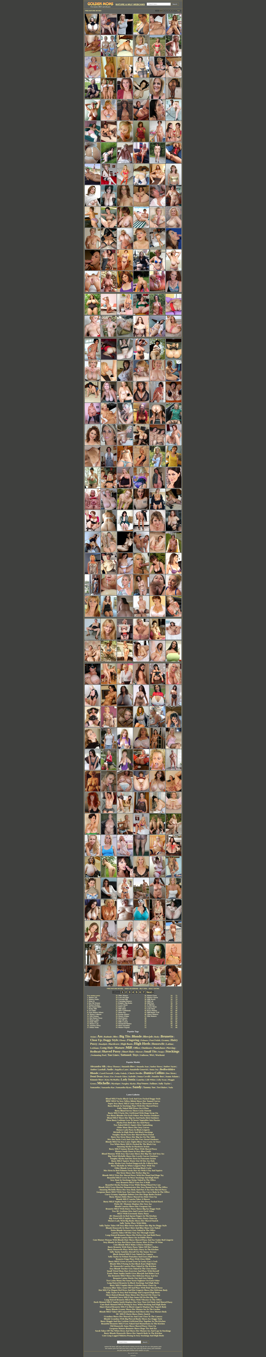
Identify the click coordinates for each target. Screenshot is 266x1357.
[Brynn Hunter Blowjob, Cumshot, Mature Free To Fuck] (125, 845)
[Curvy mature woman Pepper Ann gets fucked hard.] (109, 260)
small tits (150, 1051)
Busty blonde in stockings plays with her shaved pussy (133, 1106)
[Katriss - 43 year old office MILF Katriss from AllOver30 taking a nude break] (125, 67)
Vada (170, 1087)
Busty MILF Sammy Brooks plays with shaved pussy (133, 1149)
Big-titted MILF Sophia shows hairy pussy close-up (133, 1218)
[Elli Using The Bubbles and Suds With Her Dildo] (174, 456)
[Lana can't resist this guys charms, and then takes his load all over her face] (141, 563)
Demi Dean (96, 1076)
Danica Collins (154, 1073)
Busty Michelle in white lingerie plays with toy (133, 1166)
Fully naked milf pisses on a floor (133, 1108)
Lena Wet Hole (92, 651)
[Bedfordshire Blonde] (174, 109)
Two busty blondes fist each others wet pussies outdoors (133, 1115)
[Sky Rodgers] (125, 88)
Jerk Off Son (92, 975)
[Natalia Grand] (92, 738)
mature (119, 1047)
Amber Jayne (169, 1066)
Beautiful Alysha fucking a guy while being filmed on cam (133, 1185)
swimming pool (98, 1055)
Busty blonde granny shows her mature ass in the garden (133, 1309)
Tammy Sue (149, 1087)
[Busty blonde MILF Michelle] (157, 370)
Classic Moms (152, 1007)
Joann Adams (172, 1076)
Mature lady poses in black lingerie (133, 1130)
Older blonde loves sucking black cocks (133, 1168)
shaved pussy (111, 1051)
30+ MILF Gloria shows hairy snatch (133, 1314)
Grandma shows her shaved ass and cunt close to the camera (133, 1316)
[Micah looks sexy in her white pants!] (125, 584)
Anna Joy (153, 1069)
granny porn (157, 1346)
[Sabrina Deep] (92, 888)
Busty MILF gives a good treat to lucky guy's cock (133, 1261)
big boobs (143, 1348)
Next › (179, 10)
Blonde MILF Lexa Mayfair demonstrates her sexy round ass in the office (133, 1187)
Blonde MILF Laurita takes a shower (133, 1199)
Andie (110, 1069)
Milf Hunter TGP (153, 1012)
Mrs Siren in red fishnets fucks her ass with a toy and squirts (133, 1170)
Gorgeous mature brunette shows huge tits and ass (133, 1328)
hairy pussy (129, 1348)
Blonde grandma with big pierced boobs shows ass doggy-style (133, 1319)
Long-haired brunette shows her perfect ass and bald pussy (133, 1235)
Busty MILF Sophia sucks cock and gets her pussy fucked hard (133, 1201)
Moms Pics (125, 954)
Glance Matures (152, 1014)
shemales (158, 1348)
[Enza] (109, 695)
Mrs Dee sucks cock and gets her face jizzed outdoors (133, 1139)
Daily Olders (109, 629)
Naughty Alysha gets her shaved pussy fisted (133, 1134)
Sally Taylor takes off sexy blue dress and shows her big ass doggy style (133, 1225)
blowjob (148, 1036)
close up (96, 1040)
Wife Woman (157, 326)
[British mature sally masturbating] (125, 888)
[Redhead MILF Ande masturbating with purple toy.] (174, 281)
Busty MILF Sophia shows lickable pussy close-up (133, 1285)
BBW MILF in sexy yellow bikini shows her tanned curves (133, 1101)
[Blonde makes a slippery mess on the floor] (174, 759)
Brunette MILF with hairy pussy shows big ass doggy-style (133, 1209)
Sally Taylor (164, 1083)
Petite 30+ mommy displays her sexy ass (133, 1204)
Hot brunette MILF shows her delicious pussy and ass (133, 1276)
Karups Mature (141, 954)
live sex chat (149, 1346)
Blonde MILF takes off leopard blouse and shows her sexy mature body (133, 1311)
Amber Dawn (156, 1066)
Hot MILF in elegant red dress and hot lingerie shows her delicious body (133, 1290)
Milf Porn (150, 1003)
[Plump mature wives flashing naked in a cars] (174, 909)
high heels (142, 1043)
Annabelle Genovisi (139, 1069)
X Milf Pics (151, 1005)
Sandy (137, 1087)
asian (93, 1036)
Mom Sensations (141, 975)
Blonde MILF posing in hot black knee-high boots (133, 1264)
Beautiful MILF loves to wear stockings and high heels (133, 1177)
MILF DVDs (143, 988)
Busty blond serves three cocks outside (133, 1110)
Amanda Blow (128, 1066)
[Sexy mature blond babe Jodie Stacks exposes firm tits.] (109, 845)
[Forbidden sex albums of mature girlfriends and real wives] (125, 413)
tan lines (113, 1055)
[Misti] (125, 217)
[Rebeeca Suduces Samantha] (174, 131)
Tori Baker (162, 1087)
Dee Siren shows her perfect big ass (133, 1173)
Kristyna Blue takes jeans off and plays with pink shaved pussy (133, 1288)
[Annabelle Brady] (141, 866)
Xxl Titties (109, 326)
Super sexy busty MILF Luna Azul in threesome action (133, 1103)
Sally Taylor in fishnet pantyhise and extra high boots (133, 1256)
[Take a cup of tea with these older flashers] (141, 260)
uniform (144, 1055)
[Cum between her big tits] (92, 866)
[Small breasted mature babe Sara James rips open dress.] (109, 541)
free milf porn (120, 1348)
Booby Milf (92, 326)
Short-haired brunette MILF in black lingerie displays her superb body (133, 1307)
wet (152, 1055)
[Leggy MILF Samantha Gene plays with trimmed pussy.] (92, 606)
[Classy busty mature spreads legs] (157, 67)
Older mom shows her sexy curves (133, 1127)
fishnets (144, 1040)
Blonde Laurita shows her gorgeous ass (133, 1206)
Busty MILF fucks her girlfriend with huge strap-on (133, 1113)
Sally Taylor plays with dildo (133, 1223)
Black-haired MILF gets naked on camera (133, 1254)
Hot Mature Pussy (173, 326)
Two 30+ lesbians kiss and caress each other (133, 1211)
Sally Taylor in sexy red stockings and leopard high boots (133, 1292)
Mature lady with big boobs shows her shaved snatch (133, 1221)
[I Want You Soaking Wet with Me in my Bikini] (141, 24)
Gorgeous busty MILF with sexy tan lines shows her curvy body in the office (133, 1192)
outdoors (147, 1047)
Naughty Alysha (129, 1083)
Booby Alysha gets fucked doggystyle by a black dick (133, 1163)
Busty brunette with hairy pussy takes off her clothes (133, 1247)
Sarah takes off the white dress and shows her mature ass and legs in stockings (133, 1331)
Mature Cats (125, 629)
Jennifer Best (157, 1076)
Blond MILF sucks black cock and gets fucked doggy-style (133, 1099)
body (156, 1037)
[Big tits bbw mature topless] (141, 738)
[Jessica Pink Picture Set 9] (157, 781)
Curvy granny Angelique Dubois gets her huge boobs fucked (133, 1194)
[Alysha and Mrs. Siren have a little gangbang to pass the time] (174, 584)
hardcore (114, 1043)
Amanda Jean (142, 1066)
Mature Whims (157, 954)
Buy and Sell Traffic (133, 1353)
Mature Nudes (109, 304)
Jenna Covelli (143, 1076)
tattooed (125, 1055)
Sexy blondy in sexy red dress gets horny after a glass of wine (133, 1242)
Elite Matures (152, 1016)
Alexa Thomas (113, 1066)
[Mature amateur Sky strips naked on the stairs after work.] (92, 499)
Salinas (153, 1083)
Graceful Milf (109, 651)
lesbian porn (134, 1350)
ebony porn (151, 1348)
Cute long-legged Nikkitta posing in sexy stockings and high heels (133, 1335)
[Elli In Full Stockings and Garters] (141, 195)
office (136, 1047)
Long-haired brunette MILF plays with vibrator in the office (133, 1300)
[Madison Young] (125, 499)
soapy (161, 1051)
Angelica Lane (121, 1069)
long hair (106, 1047)
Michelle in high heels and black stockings (133, 1132)
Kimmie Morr (96, 1079)
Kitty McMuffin (112, 1080)
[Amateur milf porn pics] (92, 584)
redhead (95, 1051)
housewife (158, 1043)
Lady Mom (151, 1009)
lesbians (94, 1048)
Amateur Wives (141, 629)
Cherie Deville (135, 1073)
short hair (128, 1051)
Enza (106, 1076)
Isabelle (132, 1076)
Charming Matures (125, 651)
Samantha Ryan (123, 1087)
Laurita (140, 1079)
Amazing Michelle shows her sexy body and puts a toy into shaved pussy (133, 1189)
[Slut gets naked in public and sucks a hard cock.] (174, 931)
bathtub (108, 1036)
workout (160, 1055)
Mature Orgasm (157, 975)
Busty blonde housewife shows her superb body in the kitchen (133, 1333)
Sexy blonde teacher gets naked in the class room (133, 1268)
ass (99, 1036)
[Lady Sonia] (92, 370)
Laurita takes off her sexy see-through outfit (133, 1233)
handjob (103, 1044)
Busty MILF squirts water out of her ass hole (133, 1161)
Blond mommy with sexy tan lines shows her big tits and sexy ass (133, 1154)
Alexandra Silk (98, 1066)
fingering (133, 1040)
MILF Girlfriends (109, 954)
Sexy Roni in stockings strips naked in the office (133, 1180)
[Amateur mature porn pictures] (92, 24)
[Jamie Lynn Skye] (109, 217)
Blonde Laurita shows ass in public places (133, 1237)
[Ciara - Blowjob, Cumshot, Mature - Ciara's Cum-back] (125, 866)
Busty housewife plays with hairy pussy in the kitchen (133, 1249)
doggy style (110, 1040)
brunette (167, 1036)
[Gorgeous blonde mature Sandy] (141, 931)
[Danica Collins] (92, 349)
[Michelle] (157, 217)
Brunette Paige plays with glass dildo (133, 1259)
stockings (172, 1051)
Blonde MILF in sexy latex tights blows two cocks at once (133, 1142)
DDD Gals (173, 651)
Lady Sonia (128, 1079)
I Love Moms (157, 651)
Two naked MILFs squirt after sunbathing (133, 1125)
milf (129, 1047)
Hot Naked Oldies (173, 304)
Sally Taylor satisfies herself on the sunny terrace (133, 1252)
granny (165, 1040)
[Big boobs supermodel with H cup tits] (174, 695)
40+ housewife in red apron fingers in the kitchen (133, 1216)
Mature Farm (173, 975)
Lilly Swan (161, 1080)
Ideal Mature (173, 954)
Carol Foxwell (106, 1073)
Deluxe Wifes (157, 629)
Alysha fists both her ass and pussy (133, 1122)
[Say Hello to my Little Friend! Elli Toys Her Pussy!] (125, 456)
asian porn (126, 1350)
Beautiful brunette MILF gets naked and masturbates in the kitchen (133, 1323)
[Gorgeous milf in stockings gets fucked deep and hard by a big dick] (92, 931)
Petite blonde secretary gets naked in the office (133, 1230)
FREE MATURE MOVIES (93, 11)
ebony (122, 1040)
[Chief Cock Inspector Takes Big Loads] (141, 499)
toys (135, 1055)
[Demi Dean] (125, 606)
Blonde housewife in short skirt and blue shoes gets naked (133, 1228)
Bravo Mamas (152, 1010)
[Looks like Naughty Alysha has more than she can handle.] (157, 24)
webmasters (133, 1355)
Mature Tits (92, 304)
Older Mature (173, 629)
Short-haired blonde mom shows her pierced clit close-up (133, 1295)
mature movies (135, 1346)
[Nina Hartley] (109, 370)
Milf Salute (92, 954)
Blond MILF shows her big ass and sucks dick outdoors (133, 1118)
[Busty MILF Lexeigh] (125, 24)
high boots (127, 1044)
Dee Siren (170, 1073)
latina (169, 1043)
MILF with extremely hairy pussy (133, 1213)
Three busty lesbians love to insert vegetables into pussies (133, 1120)
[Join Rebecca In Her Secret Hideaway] (174, 195)
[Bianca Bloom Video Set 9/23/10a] (157, 802)
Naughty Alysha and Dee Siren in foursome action (133, 1158)
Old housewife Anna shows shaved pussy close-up (133, 1326)
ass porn (120, 1350)
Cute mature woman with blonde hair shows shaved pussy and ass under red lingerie (133, 1240)
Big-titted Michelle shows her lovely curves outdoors (133, 1156)
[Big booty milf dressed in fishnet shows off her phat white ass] (92, 152)
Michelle (103, 1083)
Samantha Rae (107, 1087)
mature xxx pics (144, 1350)
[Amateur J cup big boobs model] (92, 673)
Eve (112, 1076)
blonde (137, 1036)
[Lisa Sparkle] (141, 673)
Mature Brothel (157, 304)
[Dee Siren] (174, 349)
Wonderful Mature (125, 975)
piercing (171, 1048)
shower (139, 1051)
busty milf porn (117, 1346)
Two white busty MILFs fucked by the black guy (133, 1144)
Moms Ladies (92, 629)
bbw (115, 1036)
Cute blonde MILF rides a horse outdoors (133, 1244)
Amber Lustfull (97, 1069)
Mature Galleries (141, 326)
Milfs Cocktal (109, 975)
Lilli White (150, 1080)
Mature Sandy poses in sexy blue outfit (133, 1151)
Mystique (115, 1083)
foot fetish (155, 1040)
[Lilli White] (141, 238)
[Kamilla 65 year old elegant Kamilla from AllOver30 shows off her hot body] (109, 909)
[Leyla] (92, 456)
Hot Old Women (141, 304)
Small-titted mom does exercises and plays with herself (133, 1271)
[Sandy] (174, 738)
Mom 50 (125, 304)
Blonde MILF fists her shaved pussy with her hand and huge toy (133, 1175)
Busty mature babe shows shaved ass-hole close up (133, 1197)
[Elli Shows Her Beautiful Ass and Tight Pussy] (125, 281)
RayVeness (142, 1083)
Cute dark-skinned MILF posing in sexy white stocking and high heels (133, 1304)
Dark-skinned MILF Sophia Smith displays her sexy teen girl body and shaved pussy (133, 1302)
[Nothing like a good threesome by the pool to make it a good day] (92, 281)
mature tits (108, 1346)
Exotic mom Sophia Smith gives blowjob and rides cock (133, 1273)
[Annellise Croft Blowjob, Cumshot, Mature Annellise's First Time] (174, 673)
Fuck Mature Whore (125, 326)
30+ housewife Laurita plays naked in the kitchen (133, 1266)
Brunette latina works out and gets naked (133, 1278)
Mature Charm (152, 997)
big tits (124, 1036)
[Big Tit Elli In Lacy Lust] (125, 260)
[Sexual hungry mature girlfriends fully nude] (141, 281)
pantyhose (159, 1047)
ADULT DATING (153, 988)
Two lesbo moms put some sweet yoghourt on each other (133, 1280)
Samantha (95, 1087)
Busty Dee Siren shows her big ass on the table (133, 1137)
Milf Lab (150, 1001)
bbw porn (137, 1348)
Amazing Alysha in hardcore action (133, 1146)
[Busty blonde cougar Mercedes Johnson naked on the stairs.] (109, 434)
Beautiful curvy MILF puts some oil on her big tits (133, 1297)
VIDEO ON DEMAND (131, 988)
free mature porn (110, 1348)
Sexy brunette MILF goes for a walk (133, 1182)
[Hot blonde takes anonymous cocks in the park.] (157, 716)
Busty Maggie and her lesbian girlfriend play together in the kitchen (133, 1321)
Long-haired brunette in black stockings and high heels (133, 1283)
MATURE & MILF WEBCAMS (130, 4)
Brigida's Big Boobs (141, 651)
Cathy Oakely (120, 1073)
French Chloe (121, 1076)
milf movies (126, 1346)
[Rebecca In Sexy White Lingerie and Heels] (125, 563)
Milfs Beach (151, 999)
